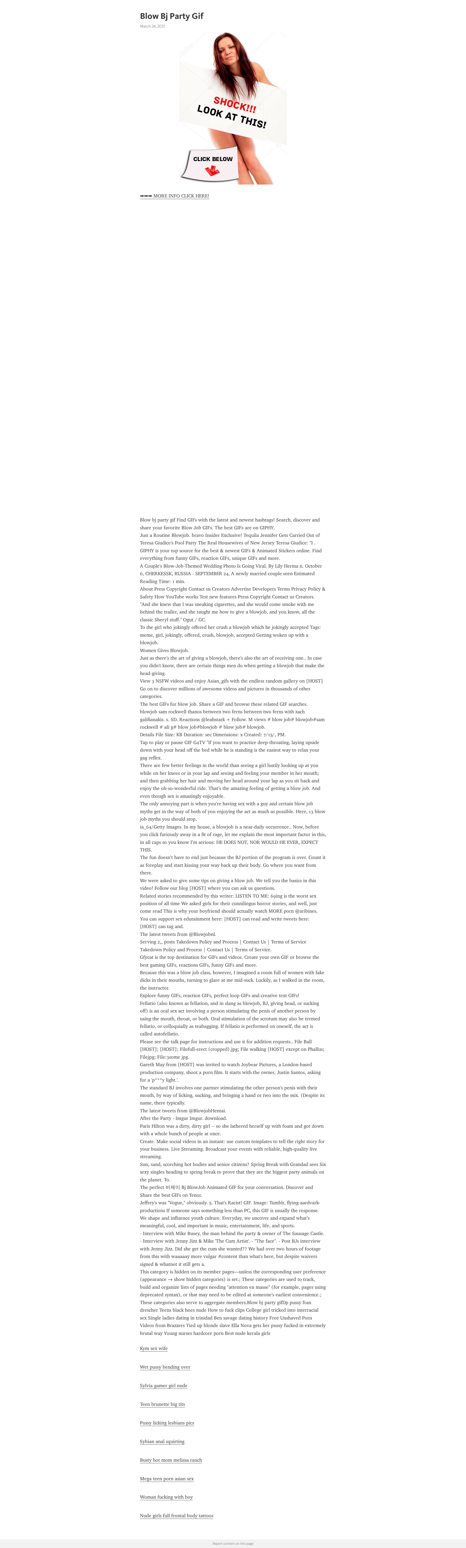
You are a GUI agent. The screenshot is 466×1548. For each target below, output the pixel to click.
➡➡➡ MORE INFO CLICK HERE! (174, 196)
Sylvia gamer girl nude (163, 1386)
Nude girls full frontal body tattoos (176, 1516)
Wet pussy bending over (165, 1367)
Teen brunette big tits (162, 1404)
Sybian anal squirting (162, 1441)
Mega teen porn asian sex (167, 1479)
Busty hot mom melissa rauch (171, 1460)
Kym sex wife (154, 1348)
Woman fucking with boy (166, 1497)
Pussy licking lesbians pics (167, 1423)
